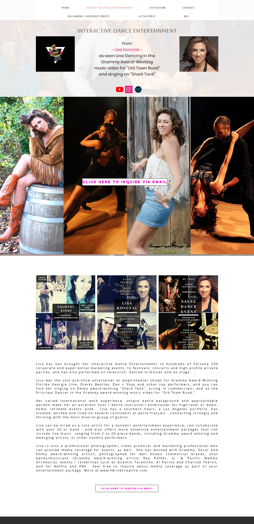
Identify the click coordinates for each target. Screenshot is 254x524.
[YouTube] (119, 89)
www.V (106, 470)
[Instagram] (128, 89)
